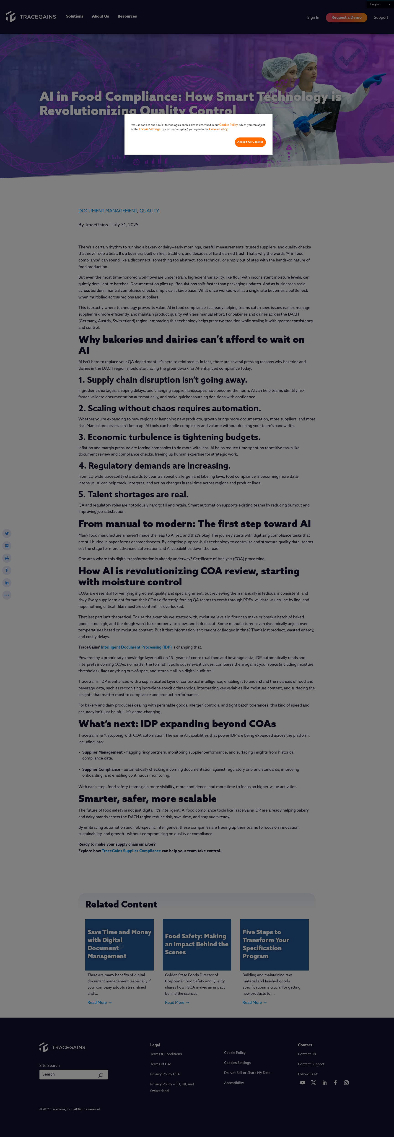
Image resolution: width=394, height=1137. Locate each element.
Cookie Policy (228, 125)
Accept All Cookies (250, 142)
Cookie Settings (149, 129)
